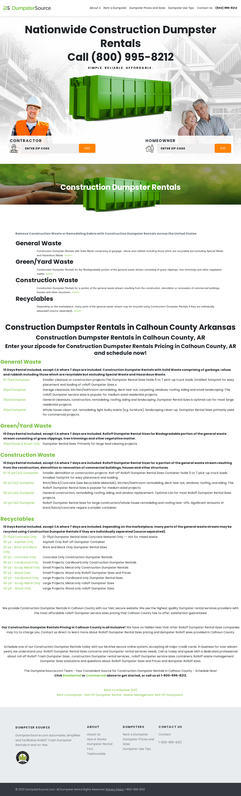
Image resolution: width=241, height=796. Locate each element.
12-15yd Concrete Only (20, 537)
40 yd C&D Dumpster (19, 503)
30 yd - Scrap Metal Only (21, 567)
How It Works (96, 739)
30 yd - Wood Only (17, 573)
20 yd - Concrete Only (19, 557)
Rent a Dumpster (115, 8)
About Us (93, 734)
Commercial (96, 675)
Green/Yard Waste (26, 426)
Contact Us (204, 8)
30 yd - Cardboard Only (20, 562)
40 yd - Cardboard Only (21, 578)
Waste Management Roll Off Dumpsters (153, 695)
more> (68, 255)
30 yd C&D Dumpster (18, 493)
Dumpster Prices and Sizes (147, 8)
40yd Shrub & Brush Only (21, 444)
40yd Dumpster (15, 410)
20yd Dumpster (14, 390)
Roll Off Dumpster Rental (102, 695)
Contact (165, 734)
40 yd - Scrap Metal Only (21, 583)
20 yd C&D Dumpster (18, 483)
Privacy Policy (115, 789)
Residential (72, 675)
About (94, 8)
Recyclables (17, 519)
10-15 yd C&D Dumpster (20, 473)
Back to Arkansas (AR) (120, 690)
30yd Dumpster (14, 400)
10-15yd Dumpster (16, 380)
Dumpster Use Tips (181, 8)
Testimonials (96, 754)
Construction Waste (27, 455)
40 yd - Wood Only (17, 588)
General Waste (20, 362)
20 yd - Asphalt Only (18, 542)
